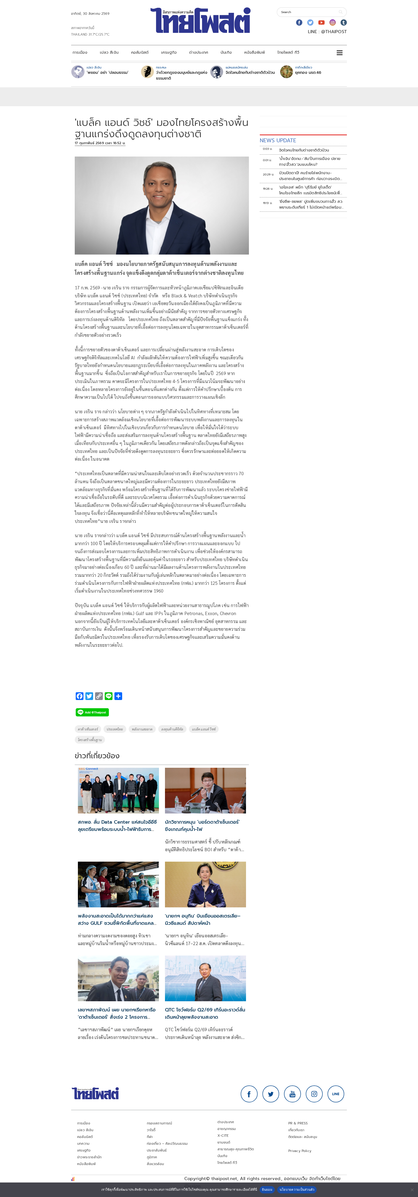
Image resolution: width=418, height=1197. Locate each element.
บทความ (83, 1143)
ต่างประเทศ (198, 52)
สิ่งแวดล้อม (155, 1164)
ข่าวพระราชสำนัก (89, 1157)
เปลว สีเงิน (109, 52)
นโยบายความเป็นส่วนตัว (297, 1189)
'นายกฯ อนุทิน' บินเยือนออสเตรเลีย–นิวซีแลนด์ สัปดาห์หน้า (202, 919)
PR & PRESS (298, 1123)
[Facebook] (299, 22)
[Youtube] (321, 22)
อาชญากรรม (226, 1128)
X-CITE (223, 1135)
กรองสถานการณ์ (159, 1123)
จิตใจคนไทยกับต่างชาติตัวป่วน (250, 72)
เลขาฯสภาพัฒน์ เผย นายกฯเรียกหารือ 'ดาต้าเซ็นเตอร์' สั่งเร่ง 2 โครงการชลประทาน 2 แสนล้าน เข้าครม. (117, 1017)
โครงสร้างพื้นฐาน (90, 740)
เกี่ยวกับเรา (296, 1130)
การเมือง (80, 52)
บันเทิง (226, 52)
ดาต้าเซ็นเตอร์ (88, 729)
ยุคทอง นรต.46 (308, 72)
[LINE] (336, 1094)
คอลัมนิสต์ (140, 52)
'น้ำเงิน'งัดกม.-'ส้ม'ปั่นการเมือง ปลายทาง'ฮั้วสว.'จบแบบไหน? (309, 161)
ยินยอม (267, 1189)
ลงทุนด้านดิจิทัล (172, 729)
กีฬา (150, 1136)
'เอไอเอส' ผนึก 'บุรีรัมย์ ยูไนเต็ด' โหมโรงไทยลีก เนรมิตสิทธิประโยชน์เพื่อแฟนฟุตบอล (310, 190)
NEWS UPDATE (278, 140)
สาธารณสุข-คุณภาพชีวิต (235, 1149)
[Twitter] (310, 22)
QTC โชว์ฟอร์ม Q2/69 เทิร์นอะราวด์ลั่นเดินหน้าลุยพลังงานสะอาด (205, 1013)
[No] (412, 1189)
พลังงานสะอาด (142, 729)
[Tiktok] (343, 22)
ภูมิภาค (152, 1157)
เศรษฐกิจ (169, 52)
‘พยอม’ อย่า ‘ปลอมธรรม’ (107, 72)
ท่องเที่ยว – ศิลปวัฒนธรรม (167, 1143)
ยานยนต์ (223, 1142)
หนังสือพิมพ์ (254, 52)
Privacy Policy (300, 1150)
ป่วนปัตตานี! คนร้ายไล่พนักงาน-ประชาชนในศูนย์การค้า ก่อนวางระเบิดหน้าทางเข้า (309, 176)
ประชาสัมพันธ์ (157, 1150)
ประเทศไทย (115, 729)
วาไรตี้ (151, 1130)
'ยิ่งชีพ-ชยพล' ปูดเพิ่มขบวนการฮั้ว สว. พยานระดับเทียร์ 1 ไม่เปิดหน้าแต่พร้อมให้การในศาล (311, 204)
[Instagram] (332, 22)
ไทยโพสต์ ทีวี (288, 52)
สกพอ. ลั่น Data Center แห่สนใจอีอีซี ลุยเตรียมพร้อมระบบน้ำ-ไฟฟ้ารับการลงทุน (117, 829)
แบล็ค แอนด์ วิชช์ (204, 729)
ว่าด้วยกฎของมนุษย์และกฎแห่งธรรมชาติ (181, 75)
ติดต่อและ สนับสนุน (302, 1136)
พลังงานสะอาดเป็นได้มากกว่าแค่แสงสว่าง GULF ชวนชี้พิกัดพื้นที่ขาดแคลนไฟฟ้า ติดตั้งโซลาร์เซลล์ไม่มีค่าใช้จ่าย (117, 923)
